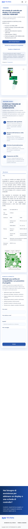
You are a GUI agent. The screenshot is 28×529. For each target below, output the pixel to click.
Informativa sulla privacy (10, 522)
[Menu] (25, 2)
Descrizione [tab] (5, 172)
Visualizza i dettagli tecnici (14, 49)
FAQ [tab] (4, 175)
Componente (10, 62)
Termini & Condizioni (22, 522)
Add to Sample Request (14, 41)
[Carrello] (22, 2)
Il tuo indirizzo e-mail (6, 315)
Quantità (4, 321)
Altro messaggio (5, 327)
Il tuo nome (4, 309)
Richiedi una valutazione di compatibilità (14, 45)
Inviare (14, 344)
